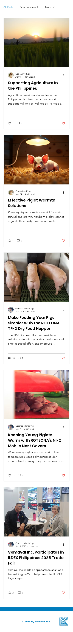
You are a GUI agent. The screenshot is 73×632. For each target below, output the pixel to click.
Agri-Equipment (29, 7)
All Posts (8, 7)
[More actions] (64, 75)
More (48, 7)
